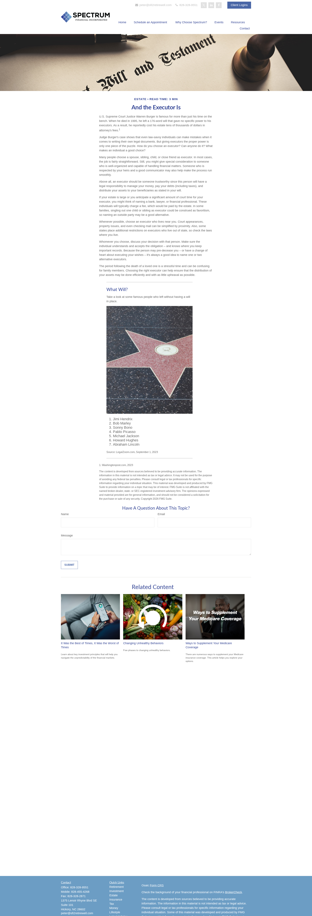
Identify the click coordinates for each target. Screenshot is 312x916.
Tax (111, 903)
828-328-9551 (188, 5)
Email (161, 514)
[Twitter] (204, 5)
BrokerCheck (233, 892)
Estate (113, 895)
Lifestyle (114, 912)
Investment (116, 891)
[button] (122, 22)
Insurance (115, 899)
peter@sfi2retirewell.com (155, 5)
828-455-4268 (80, 891)
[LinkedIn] (211, 5)
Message (67, 535)
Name (65, 514)
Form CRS (157, 885)
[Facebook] (219, 5)
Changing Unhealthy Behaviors (143, 643)
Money (113, 908)
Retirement (116, 886)
